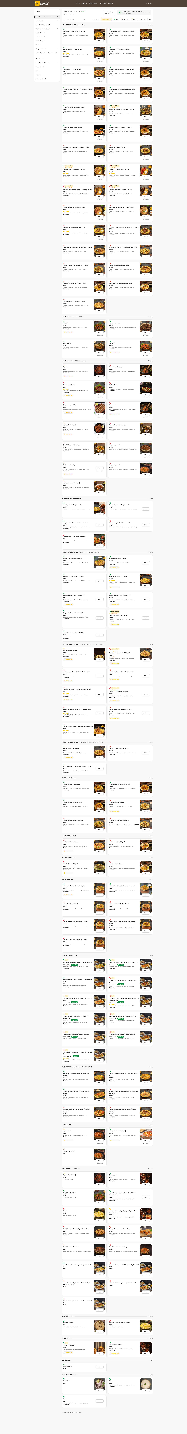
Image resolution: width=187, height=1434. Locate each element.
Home (78, 3)
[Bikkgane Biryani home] (54, 3)
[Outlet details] (79, 11)
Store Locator (93, 3)
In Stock (107, 19)
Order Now (103, 3)
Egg (134, 19)
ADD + (99, 40)
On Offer (143, 19)
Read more (66, 37)
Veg (117, 19)
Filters (97, 19)
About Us (84, 3)
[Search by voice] (84, 19)
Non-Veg (125, 19)
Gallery (110, 3)
